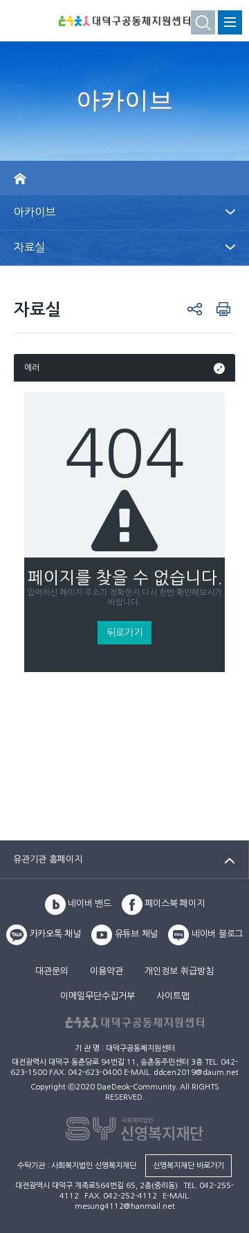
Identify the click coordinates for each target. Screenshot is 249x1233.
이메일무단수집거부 (97, 996)
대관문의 (51, 971)
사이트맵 (173, 996)
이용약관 (106, 971)
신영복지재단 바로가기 (188, 1166)
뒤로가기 (124, 633)
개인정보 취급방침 (179, 971)
